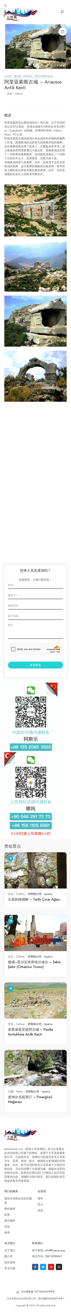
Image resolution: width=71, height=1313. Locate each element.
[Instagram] (59, 1267)
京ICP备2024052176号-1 (51, 1298)
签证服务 (9, 1221)
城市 (40, 1198)
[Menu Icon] (5, 5)
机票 (7, 1215)
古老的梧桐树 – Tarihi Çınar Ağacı (34, 899)
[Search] (62, 12)
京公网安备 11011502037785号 (38, 1291)
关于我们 (9, 1250)
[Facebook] (35, 1267)
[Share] (62, 31)
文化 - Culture (15, 93)
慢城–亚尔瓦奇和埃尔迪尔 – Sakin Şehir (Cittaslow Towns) (34, 964)
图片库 (8, 1256)
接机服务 (9, 1209)
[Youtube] (51, 1267)
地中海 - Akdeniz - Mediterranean (33, 76)
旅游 (7, 1232)
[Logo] (21, 14)
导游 (7, 1227)
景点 (40, 1205)
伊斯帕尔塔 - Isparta (40, 894)
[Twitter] (43, 1267)
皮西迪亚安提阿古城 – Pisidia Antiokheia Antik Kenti (30, 1032)
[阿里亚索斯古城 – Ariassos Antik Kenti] (35, 46)
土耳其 (8, 76)
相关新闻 (9, 1262)
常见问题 (9, 1268)
